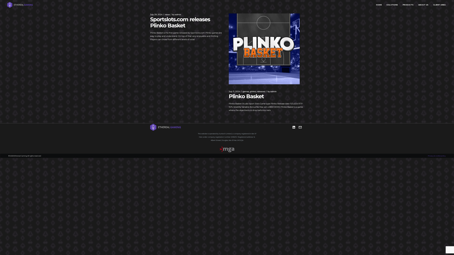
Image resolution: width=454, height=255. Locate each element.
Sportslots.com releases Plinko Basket (180, 22)
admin (176, 14)
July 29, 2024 (156, 14)
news (167, 14)
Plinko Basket (246, 96)
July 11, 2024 (234, 91)
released (261, 91)
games (245, 91)
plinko (253, 91)
